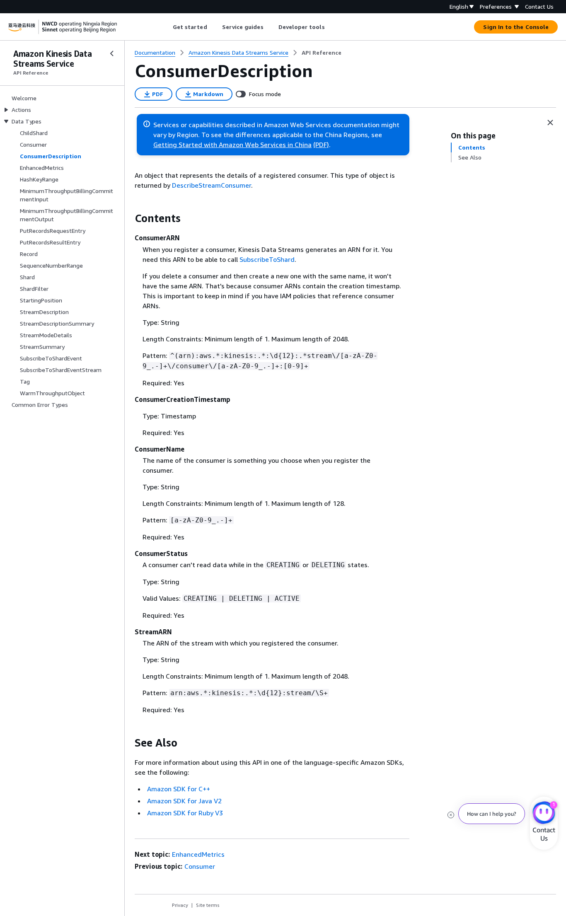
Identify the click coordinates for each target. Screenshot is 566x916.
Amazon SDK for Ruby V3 (185, 813)
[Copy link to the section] (128, 218)
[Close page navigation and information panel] (550, 122)
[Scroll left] (166, 27)
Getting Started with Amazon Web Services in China (232, 144)
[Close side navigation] (112, 53)
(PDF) (321, 144)
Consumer (199, 866)
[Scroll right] (331, 27)
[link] (321, 52)
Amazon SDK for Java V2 (184, 801)
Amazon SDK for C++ (178, 789)
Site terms (208, 905)
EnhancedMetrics (198, 854)
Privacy (180, 905)
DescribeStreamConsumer (211, 185)
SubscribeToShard (267, 259)
